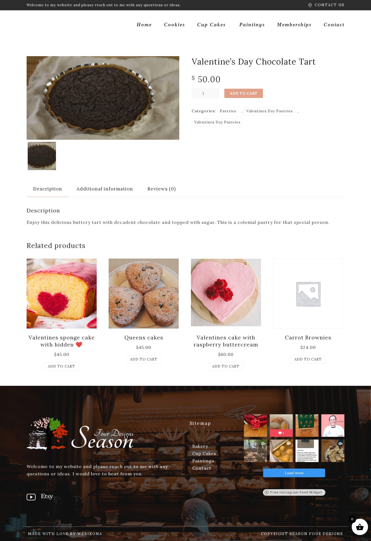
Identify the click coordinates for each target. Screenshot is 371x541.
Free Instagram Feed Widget (296, 492)
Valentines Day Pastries (269, 111)
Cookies (174, 24)
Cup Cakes (211, 24)
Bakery (200, 446)
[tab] (48, 189)
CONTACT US (329, 5)
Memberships (294, 24)
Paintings (252, 24)
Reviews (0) (161, 189)
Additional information (105, 189)
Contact (334, 24)
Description (47, 189)
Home (144, 24)
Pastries (228, 111)
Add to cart (243, 93)
